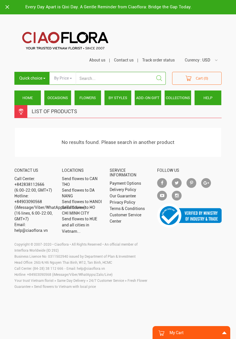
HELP (207, 98)
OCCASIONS (57, 98)
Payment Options (125, 183)
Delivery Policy (123, 189)
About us (97, 60)
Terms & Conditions (127, 208)
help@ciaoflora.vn (91, 269)
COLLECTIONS (178, 98)
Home (27, 98)
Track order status (158, 60)
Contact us (124, 60)
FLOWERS (87, 98)
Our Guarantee (123, 196)
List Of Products (54, 111)
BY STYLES (118, 98)
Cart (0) (202, 78)
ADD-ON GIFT (147, 98)
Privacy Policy (122, 202)
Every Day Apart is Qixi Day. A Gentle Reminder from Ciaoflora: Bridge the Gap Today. (108, 6)
